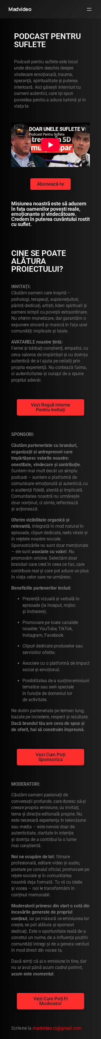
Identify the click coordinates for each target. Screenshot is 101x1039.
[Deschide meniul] (89, 9)
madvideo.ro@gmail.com (57, 1028)
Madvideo (19, 9)
